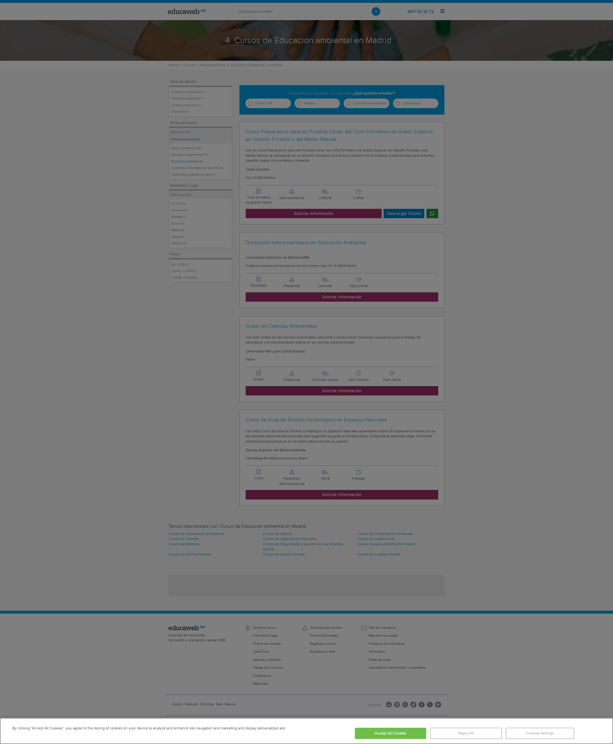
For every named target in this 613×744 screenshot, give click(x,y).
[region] (306, 731)
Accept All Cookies (390, 733)
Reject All (466, 733)
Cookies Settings (540, 733)
